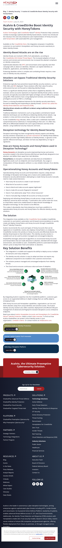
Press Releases (8, 469)
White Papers (7, 485)
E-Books (6, 479)
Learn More (9, 340)
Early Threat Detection (39, 405)
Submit (39, 389)
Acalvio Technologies (10, 33)
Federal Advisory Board (40, 466)
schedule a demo (18, 320)
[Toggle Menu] (56, 3)
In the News (7, 466)
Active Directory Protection (41, 415)
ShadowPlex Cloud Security (12, 405)
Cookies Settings (36, 538)
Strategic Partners (9, 434)
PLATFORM (8, 415)
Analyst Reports (8, 473)
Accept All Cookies (49, 538)
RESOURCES (8, 456)
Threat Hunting (37, 418)
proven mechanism (33, 136)
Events (5, 463)
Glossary (6, 492)
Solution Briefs (8, 476)
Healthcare (36, 448)
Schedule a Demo (30, 372)
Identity (37, 33)
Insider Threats (37, 431)
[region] (29, 534)
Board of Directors (38, 463)
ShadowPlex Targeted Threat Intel (14, 408)
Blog (5, 11)
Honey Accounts (9, 152)
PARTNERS (8, 430)
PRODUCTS (8, 395)
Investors (35, 469)
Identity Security (14, 11)
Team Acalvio (8, 22)
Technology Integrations (11, 437)
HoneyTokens (10, 39)
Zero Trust (35, 428)
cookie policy (39, 534)
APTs (23, 65)
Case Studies (7, 489)
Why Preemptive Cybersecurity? (14, 422)
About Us (37, 456)
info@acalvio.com (45, 320)
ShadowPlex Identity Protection (13, 402)
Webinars (6, 482)
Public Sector (36, 444)
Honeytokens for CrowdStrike (42, 424)
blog (17, 120)
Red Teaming (36, 434)
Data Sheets (7, 495)
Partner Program (8, 440)
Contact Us (36, 473)
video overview (37, 316)
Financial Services (38, 451)
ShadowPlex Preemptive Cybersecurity (16, 419)
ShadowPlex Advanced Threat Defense (16, 399)
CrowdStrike (25, 33)
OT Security (36, 412)
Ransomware (36, 421)
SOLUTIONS (37, 395)
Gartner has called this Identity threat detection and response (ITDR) (30, 104)
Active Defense (37, 402)
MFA (14, 86)
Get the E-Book (10, 329)
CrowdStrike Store (20, 44)
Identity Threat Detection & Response (44, 408)
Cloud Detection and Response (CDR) (44, 437)
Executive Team (37, 460)
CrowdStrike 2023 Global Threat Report (19, 58)
